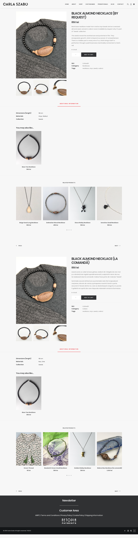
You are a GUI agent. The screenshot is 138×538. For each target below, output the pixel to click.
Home (67, 4)
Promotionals (103, 4)
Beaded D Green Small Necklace (55, 468)
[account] (130, 4)
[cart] (133, 4)
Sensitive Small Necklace (109, 223)
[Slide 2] (69, 229)
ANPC (37, 515)
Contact (120, 4)
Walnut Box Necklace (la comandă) (109, 468)
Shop (80, 4)
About (74, 4)
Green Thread (29, 468)
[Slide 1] (67, 229)
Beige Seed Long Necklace (28, 223)
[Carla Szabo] (15, 4)
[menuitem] (67, 4)
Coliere (85, 309)
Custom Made (90, 4)
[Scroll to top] (134, 531)
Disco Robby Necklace (82, 223)
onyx (91, 68)
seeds (95, 68)
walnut (100, 68)
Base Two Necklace (28, 167)
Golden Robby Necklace (82, 468)
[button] (128, 4)
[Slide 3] (71, 229)
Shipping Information (94, 515)
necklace (86, 68)
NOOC (29, 531)
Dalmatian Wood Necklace (55, 223)
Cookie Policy (78, 515)
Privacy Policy (66, 515)
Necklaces (86, 66)
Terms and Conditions (50, 515)
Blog (112, 4)
